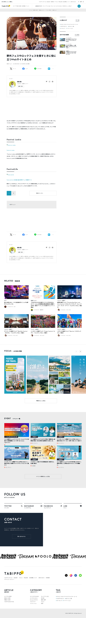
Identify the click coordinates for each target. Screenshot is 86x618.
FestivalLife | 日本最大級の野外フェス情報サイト (19, 180)
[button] (80, 351)
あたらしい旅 (71, 26)
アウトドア (32, 601)
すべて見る (77, 34)
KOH (14, 306)
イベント (27, 6)
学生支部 (60, 1)
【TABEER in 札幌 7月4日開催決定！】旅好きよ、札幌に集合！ (42, 462)
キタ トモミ (68, 309)
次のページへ (39, 193)
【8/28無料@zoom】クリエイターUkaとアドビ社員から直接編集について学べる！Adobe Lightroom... (16, 440)
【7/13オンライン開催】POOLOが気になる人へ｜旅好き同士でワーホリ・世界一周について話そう (69, 439)
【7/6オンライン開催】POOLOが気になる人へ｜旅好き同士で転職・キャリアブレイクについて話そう (16, 463)
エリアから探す (69, 37)
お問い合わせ (73, 1)
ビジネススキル (34, 598)
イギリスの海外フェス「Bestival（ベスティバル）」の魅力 (69, 332)
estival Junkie (10, 150)
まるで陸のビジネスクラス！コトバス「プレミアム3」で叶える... (71, 40)
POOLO (56, 1)
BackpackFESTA (34, 600)
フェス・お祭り (61, 300)
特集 (24, 6)
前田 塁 (19, 81)
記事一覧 (21, 6)
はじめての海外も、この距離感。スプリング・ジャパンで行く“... (71, 46)
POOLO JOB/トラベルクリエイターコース (69, 24)
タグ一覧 (77, 20)
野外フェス (12, 204)
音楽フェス (34, 300)
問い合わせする (22, 536)
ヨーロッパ (62, 28)
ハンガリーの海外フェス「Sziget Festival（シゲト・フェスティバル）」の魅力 (43, 332)
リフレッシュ (33, 603)
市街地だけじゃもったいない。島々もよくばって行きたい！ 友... (71, 53)
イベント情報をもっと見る (43, 476)
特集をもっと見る (40, 400)
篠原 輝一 (42, 309)
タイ (5, 300)
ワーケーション (70, 28)
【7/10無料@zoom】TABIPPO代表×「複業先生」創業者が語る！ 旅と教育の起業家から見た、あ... (43, 439)
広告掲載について (66, 1)
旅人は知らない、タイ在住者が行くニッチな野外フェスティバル (16, 303)
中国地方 (67, 50)
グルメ (51, 6)
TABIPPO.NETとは (42, 1)
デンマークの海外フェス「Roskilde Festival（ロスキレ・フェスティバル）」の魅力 (15, 332)
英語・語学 (43, 600)
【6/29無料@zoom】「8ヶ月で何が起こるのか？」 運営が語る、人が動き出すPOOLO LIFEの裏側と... (69, 463)
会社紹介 (49, 1)
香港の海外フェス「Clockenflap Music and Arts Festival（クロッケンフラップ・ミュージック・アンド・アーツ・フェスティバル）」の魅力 (69, 305)
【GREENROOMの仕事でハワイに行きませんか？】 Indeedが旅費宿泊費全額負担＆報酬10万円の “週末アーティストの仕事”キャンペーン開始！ (43, 305)
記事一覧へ (20, 86)
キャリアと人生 (46, 6)
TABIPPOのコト (63, 26)
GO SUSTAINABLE (58, 6)
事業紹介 (53, 1)
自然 (42, 603)
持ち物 (64, 6)
